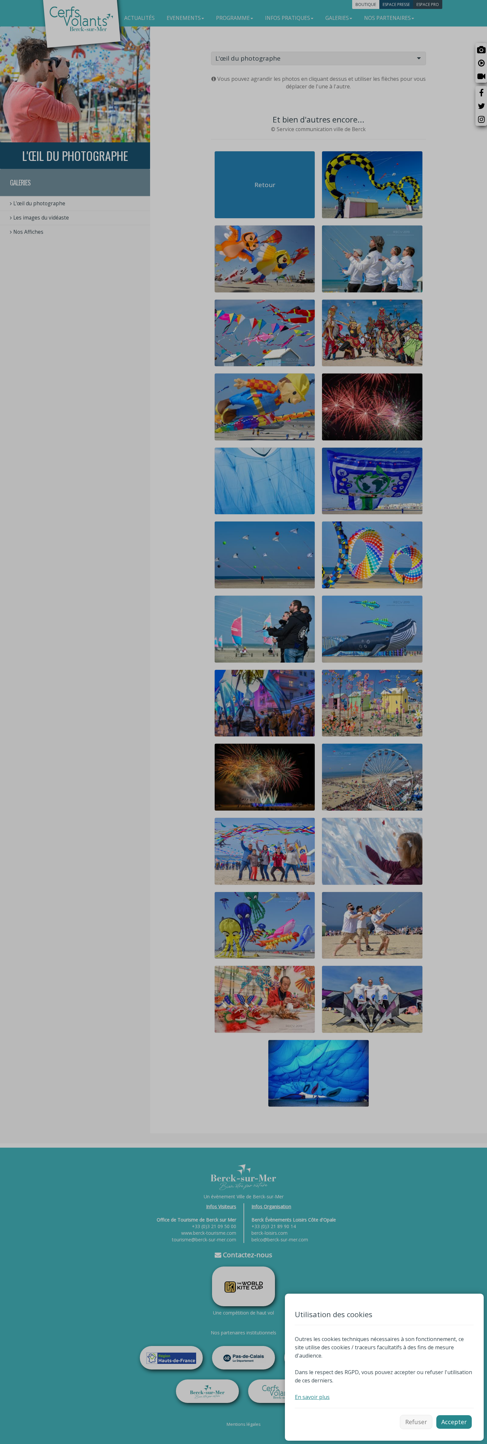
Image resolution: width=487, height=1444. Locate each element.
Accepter (454, 1422)
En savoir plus (312, 1397)
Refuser (416, 1422)
